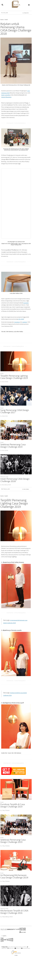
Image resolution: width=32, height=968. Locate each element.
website (24, 322)
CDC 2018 (21, 319)
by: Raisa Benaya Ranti (5, 484)
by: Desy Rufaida (4, 381)
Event (1, 373)
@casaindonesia (26, 948)
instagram (17, 322)
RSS (25, 946)
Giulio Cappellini (5, 95)
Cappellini (26, 303)
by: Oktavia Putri (26, 12)
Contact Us (20, 946)
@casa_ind (18, 948)
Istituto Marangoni (6, 97)
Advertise (15, 946)
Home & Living (4, 476)
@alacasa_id (12, 948)
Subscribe (10, 946)
